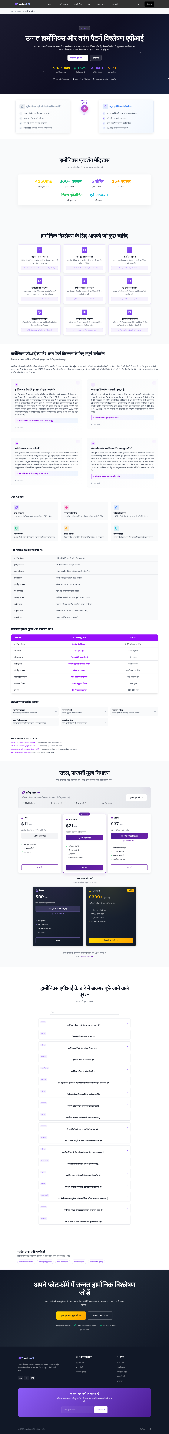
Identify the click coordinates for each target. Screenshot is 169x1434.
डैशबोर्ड (149, 4)
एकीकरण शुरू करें (76, 58)
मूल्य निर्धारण (78, 4)
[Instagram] (32, 1378)
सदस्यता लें (101, 1409)
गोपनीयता (142, 1429)
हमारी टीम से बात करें (87, 957)
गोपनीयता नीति (122, 1372)
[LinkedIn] (20, 1378)
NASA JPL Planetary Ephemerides (23, 746)
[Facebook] (26, 1378)
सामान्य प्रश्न (101, 4)
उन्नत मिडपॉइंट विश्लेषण (26, 1262)
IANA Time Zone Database (21, 752)
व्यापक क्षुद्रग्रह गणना (45, 1262)
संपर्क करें (120, 1381)
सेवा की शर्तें (121, 1376)
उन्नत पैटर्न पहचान (79, 1262)
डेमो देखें (96, 58)
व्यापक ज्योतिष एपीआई (96, 1262)
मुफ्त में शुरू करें (135, 797)
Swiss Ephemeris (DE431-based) (23, 743)
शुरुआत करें (80, 1362)
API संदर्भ (79, 1367)
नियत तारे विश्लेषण (62, 1262)
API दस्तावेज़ (64, 4)
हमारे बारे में (115, 4)
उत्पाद (49, 4)
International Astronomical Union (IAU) (25, 749)
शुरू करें (39, 867)
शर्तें (150, 1429)
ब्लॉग (89, 4)
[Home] (12, 11)
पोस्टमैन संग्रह (81, 1372)
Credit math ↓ (130, 841)
